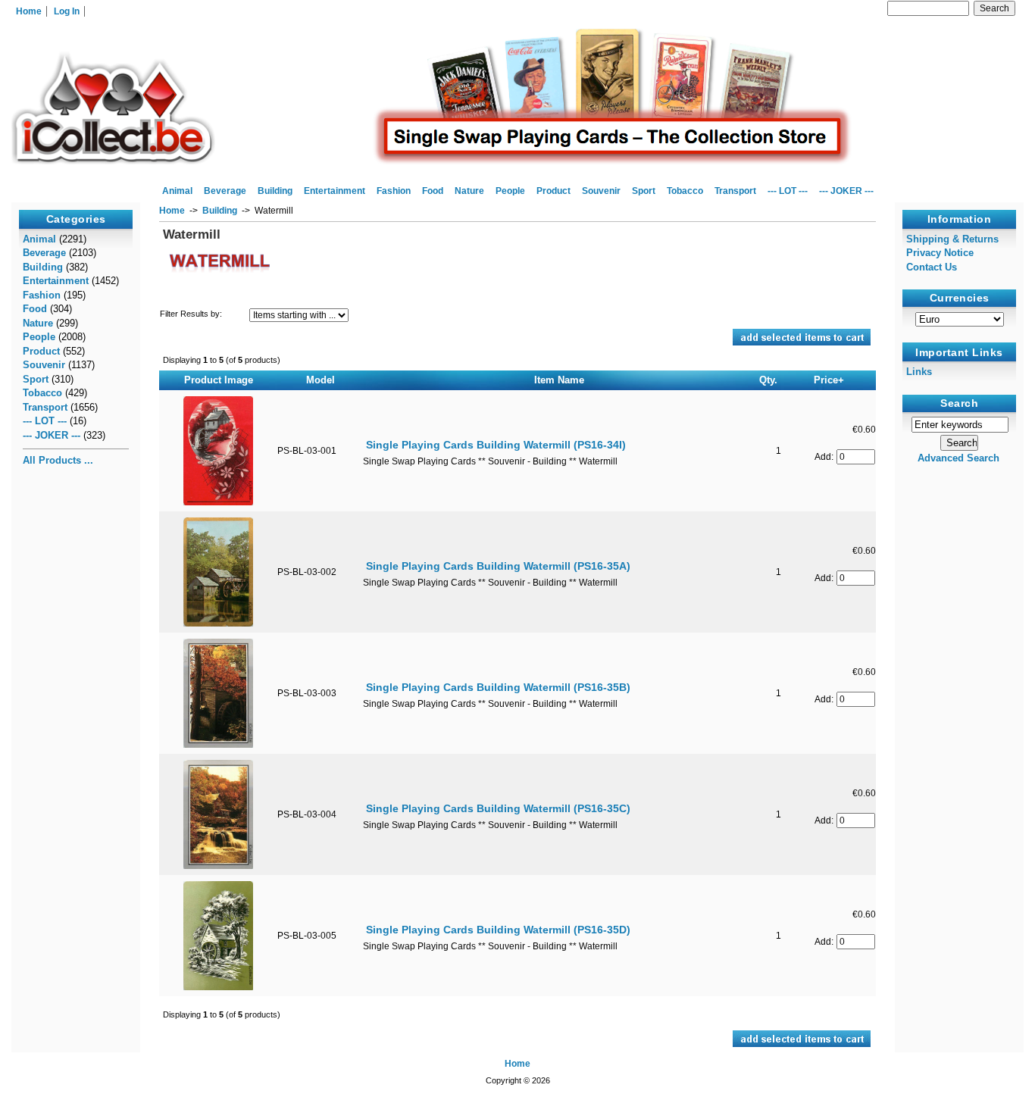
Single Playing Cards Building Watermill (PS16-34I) (496, 445)
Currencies (960, 298)
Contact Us (931, 267)
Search (959, 403)
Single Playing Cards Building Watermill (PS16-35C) (498, 808)
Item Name (559, 380)
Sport (643, 191)
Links (919, 371)
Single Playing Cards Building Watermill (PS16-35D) (498, 930)
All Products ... (58, 460)
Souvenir (601, 191)
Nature (469, 191)
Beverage (225, 191)
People (510, 191)
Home (29, 11)
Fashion (394, 191)
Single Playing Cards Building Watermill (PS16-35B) (498, 687)
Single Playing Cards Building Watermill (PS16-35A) (498, 566)
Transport (735, 191)
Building (219, 210)
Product (553, 191)
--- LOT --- (788, 191)
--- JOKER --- (846, 191)
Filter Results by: (191, 313)
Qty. (768, 380)
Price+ (829, 380)
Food (432, 191)
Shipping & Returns (952, 239)
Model (320, 380)
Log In (67, 11)
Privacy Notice (940, 252)
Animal (177, 191)
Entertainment (334, 191)
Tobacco (685, 191)
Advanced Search (958, 458)
